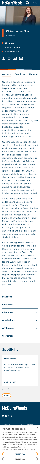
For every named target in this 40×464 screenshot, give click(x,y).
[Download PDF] (3, 58)
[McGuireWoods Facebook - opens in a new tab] (6, 416)
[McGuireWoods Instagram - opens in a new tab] (11, 416)
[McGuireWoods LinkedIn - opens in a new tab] (3, 416)
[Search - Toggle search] (27, 3)
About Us (6, 425)
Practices (7, 296)
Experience (20, 74)
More (6, 395)
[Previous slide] (3, 389)
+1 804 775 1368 (11, 47)
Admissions (8, 320)
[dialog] (20, 444)
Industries (7, 304)
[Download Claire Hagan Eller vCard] (15, 58)
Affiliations (8, 328)
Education (7, 312)
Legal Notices (27, 425)
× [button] (37, 428)
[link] (20, 370)
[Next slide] (8, 389)
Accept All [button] (20, 454)
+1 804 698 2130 (11, 51)
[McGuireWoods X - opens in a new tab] (9, 416)
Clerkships (7, 336)
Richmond (10, 43)
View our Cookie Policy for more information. (18, 449)
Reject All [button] (20, 459)
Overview (6, 74)
